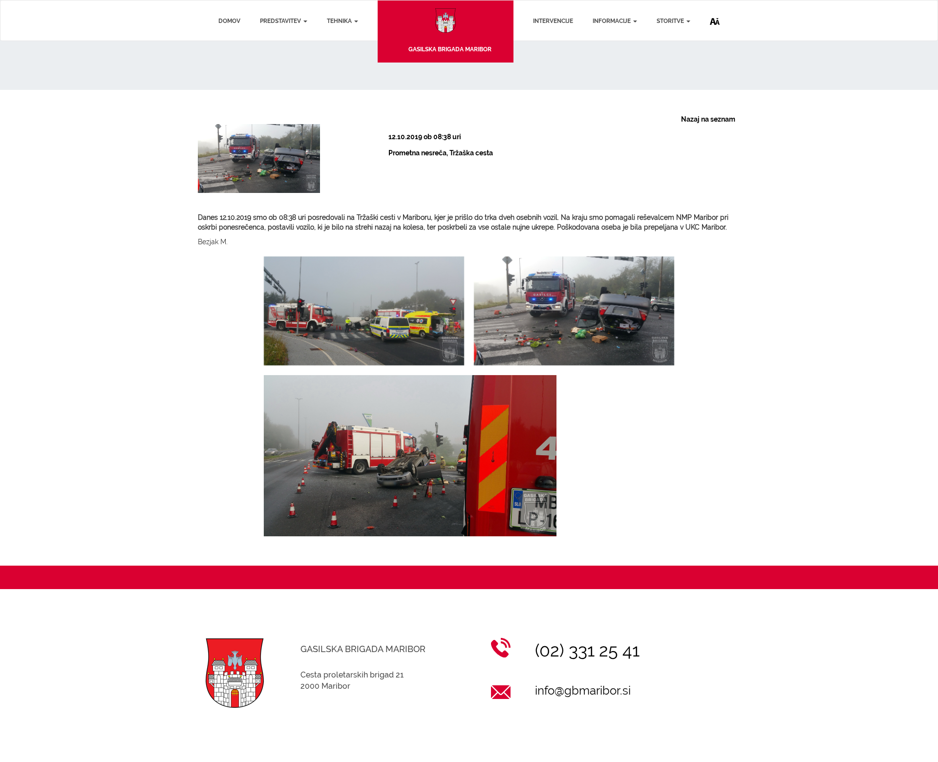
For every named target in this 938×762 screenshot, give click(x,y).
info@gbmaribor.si (583, 690)
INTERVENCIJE (553, 21)
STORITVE (671, 21)
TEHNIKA (340, 21)
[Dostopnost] (714, 13)
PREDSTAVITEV (281, 21)
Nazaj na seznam (708, 119)
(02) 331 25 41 (587, 650)
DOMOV (229, 21)
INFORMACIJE (612, 21)
